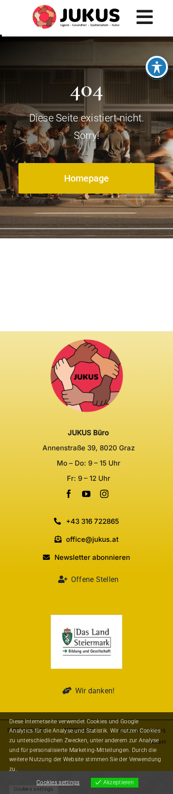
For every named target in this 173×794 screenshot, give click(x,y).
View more (32, 769)
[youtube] (86, 494)
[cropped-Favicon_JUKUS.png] (87, 343)
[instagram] (104, 494)
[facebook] (69, 494)
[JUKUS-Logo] (76, 9)
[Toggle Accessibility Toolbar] (157, 67)
